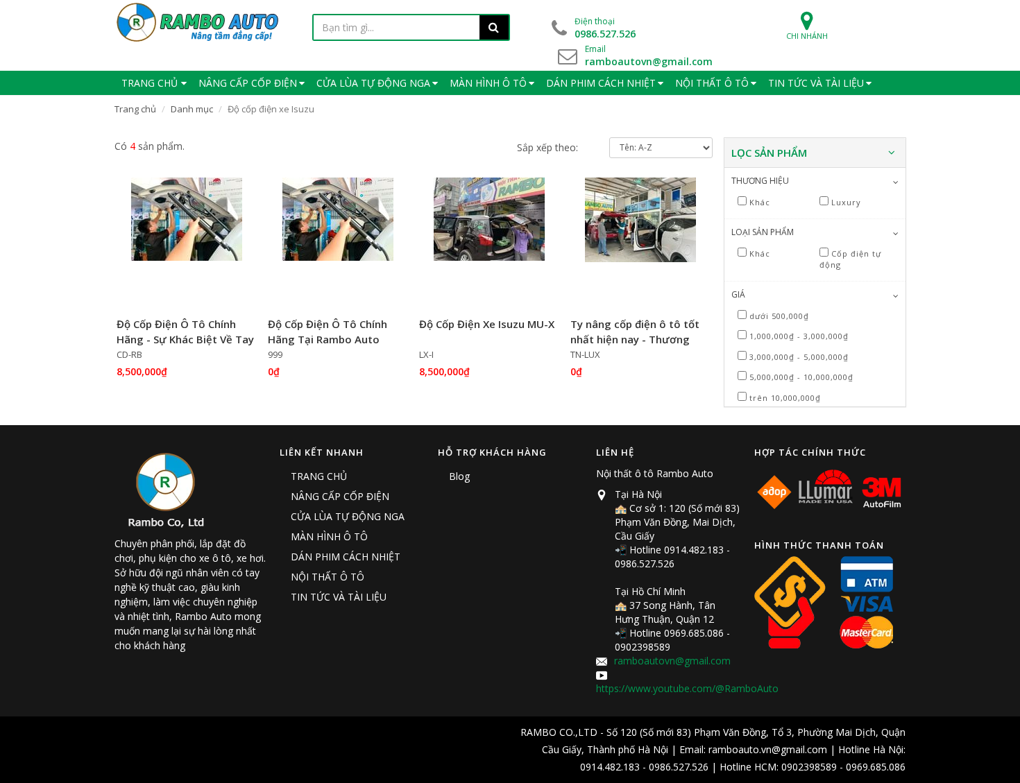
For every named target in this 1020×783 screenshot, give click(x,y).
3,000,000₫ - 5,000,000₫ (799, 357)
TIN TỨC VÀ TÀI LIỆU (338, 596)
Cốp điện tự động (850, 259)
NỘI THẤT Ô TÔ (327, 576)
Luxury (846, 202)
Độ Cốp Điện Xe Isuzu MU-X (486, 324)
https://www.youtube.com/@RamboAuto (687, 688)
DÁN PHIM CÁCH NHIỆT (345, 556)
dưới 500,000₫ (779, 316)
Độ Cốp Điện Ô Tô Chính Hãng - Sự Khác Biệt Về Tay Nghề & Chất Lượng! (185, 339)
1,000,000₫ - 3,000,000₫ (799, 336)
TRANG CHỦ (319, 476)
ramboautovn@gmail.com (672, 660)
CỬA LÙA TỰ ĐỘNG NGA (348, 516)
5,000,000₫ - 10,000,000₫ (801, 377)
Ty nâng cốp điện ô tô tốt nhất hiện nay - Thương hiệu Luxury (634, 339)
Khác (759, 202)
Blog (459, 476)
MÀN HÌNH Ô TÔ (329, 536)
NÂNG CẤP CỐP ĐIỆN (340, 496)
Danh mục (192, 109)
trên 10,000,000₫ (785, 398)
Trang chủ (135, 109)
